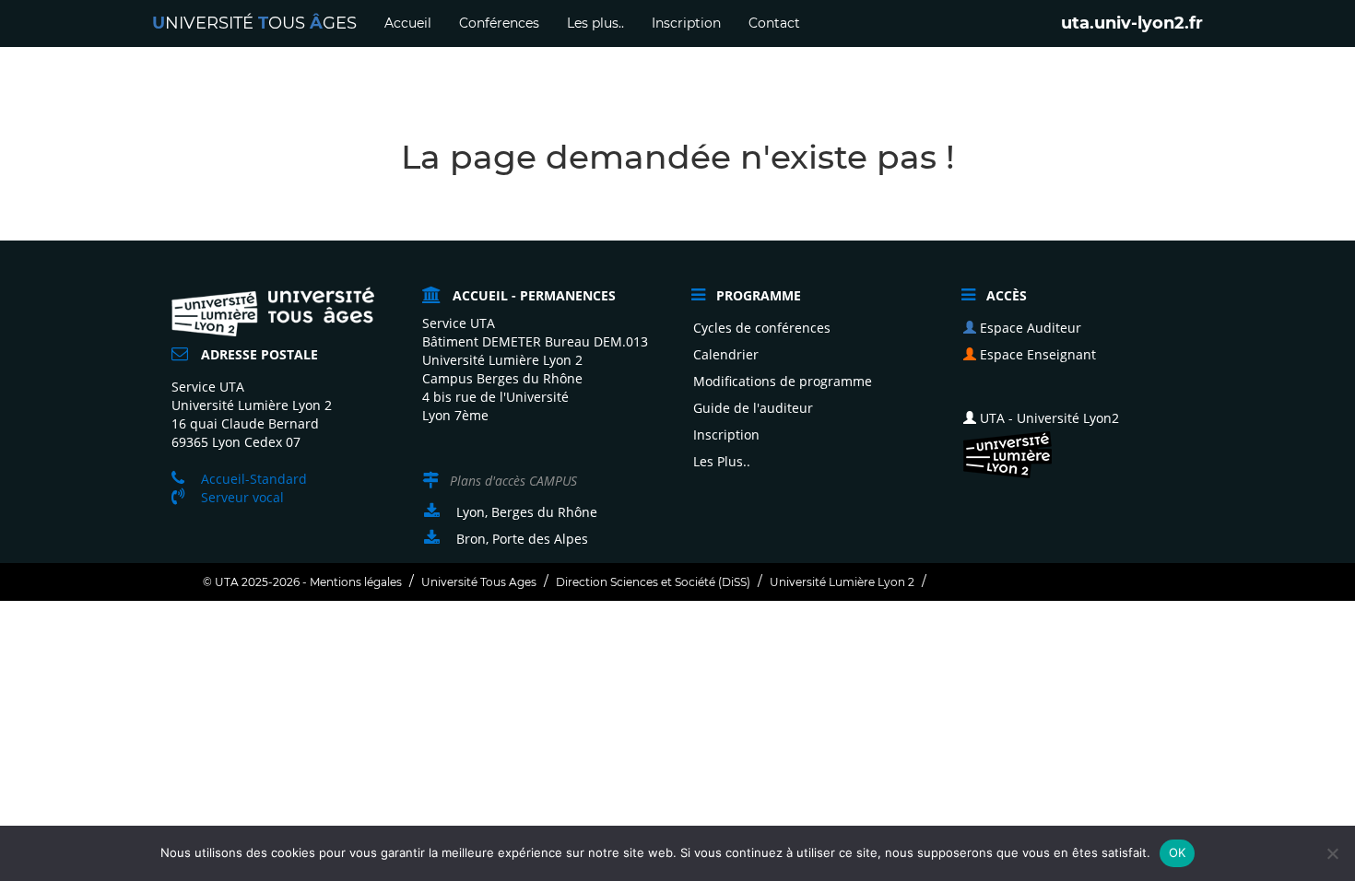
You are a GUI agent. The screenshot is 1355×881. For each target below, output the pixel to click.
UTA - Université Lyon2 (1047, 418)
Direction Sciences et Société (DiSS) (653, 582)
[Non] (1332, 853)
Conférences (499, 23)
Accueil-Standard (254, 478)
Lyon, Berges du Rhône (526, 512)
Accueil (407, 23)
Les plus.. (595, 23)
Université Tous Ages (478, 582)
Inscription (686, 23)
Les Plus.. (721, 461)
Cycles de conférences (762, 327)
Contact (774, 23)
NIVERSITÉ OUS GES (254, 23)
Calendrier (726, 354)
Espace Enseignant (1036, 354)
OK (1177, 852)
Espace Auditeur (1028, 327)
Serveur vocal (242, 497)
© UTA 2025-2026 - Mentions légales (302, 582)
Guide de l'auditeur (753, 408)
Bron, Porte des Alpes (522, 538)
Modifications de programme (782, 381)
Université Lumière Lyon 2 (842, 582)
